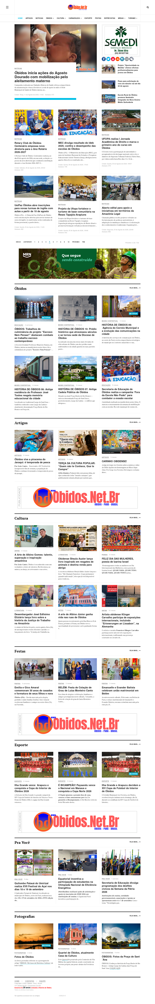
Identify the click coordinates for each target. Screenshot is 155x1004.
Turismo (132, 18)
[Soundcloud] (117, 59)
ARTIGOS (18, 455)
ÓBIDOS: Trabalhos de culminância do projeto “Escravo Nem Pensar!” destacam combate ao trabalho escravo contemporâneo (34, 335)
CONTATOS (29, 981)
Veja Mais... (133, 288)
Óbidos (49, 18)
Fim (83, 242)
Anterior (27, 242)
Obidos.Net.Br (22, 985)
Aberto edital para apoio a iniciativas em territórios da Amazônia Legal (118, 210)
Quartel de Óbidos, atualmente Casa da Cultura (76, 954)
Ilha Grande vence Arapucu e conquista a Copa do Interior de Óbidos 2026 (33, 788)
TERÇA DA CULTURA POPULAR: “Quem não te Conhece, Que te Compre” (76, 466)
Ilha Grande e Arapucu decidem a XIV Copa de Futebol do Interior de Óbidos (121, 788)
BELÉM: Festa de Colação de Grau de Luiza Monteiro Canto (75, 689)
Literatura (63, 555)
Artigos (29, 18)
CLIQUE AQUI (115, 968)
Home (20, 18)
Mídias (121, 18)
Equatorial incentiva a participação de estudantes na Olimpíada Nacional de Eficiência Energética (77, 883)
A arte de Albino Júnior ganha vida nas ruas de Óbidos (75, 615)
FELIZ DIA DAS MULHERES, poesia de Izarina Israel (118, 560)
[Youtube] (113, 59)
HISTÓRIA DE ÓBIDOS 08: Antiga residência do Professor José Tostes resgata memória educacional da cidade (34, 393)
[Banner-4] (77, 821)
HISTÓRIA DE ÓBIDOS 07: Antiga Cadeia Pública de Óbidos (77, 390)
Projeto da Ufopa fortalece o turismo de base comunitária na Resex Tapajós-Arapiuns (76, 211)
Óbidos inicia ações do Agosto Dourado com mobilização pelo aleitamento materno (41, 76)
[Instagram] (122, 59)
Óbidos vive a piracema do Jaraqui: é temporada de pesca (32, 460)
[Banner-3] (77, 724)
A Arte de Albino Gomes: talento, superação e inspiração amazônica (34, 557)
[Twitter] (108, 59)
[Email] (126, 59)
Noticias (39, 18)
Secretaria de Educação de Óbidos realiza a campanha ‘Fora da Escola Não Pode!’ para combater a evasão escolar (121, 393)
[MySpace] (131, 59)
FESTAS (17, 683)
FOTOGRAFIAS (20, 953)
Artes (17, 551)
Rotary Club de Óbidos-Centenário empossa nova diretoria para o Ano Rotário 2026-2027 (31, 147)
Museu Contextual (66, 325)
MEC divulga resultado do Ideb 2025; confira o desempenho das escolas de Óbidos (77, 145)
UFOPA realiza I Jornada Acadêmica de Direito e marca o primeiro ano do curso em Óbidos (120, 143)
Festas (98, 18)
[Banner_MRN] (77, 263)
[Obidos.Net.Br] (77, 7)
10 (69, 242)
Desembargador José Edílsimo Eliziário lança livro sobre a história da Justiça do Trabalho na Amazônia (32, 618)
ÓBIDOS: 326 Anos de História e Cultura (35, 963)
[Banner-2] (77, 497)
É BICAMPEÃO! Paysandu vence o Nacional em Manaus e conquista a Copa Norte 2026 (76, 788)
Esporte (88, 18)
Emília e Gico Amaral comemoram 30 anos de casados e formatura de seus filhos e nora (34, 690)
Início (18, 242)
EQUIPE (42, 981)
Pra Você (18, 879)
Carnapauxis (74, 18)
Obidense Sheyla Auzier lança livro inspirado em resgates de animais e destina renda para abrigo (75, 563)
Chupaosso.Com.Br (34, 985)
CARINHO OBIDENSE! (114, 461)
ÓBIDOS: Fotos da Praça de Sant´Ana (121, 958)
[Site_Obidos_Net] (121, 40)
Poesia (105, 555)
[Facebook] (103, 59)
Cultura (61, 18)
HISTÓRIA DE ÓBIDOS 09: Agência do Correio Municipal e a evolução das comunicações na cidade (121, 329)
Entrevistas (109, 18)
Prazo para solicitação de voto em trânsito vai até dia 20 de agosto (129, 83)
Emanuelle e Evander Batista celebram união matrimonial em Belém (120, 690)
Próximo (76, 242)
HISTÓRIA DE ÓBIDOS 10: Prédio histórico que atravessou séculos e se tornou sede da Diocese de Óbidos (77, 333)
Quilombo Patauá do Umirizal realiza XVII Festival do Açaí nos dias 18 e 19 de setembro (33, 886)
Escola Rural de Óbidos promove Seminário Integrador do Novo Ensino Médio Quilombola (129, 98)
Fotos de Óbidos (24, 956)
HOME (17, 981)
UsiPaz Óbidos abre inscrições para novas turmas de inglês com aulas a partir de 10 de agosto (34, 208)
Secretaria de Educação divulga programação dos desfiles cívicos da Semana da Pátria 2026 (120, 887)
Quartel (65, 959)
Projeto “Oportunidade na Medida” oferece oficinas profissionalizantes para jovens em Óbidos (128, 69)
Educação (19, 325)
